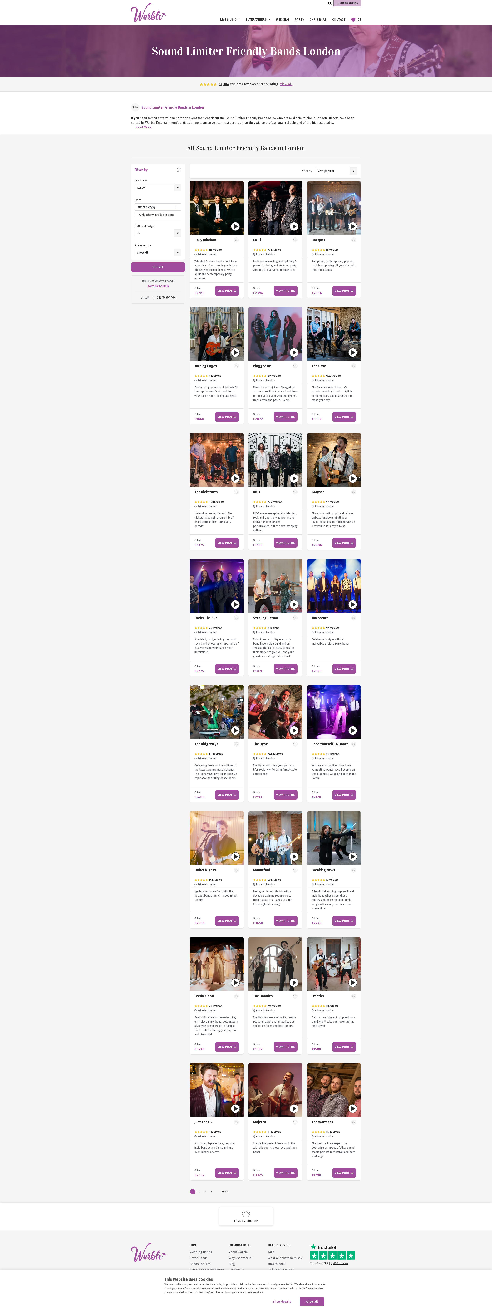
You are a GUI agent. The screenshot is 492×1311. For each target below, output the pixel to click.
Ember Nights (205, 870)
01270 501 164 (349, 3)
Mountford (261, 870)
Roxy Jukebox (205, 240)
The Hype (260, 744)
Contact (339, 19)
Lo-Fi (257, 240)
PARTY (299, 19)
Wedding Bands (201, 1252)
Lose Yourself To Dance (330, 744)
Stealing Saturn (265, 618)
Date (138, 200)
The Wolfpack (322, 1122)
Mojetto (259, 1122)
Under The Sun (205, 618)
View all (286, 84)
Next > (224, 1192)
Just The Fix (203, 1122)
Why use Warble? (240, 1258)
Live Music (228, 19)
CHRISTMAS (318, 19)
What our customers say (285, 1258)
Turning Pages (205, 366)
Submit (158, 267)
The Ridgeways (206, 744)
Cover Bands (199, 1258)
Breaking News (323, 870)
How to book (276, 1264)
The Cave (319, 366)
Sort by (307, 171)
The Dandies (263, 996)
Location (141, 180)
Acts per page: (145, 226)
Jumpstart (320, 618)
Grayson (318, 492)
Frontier (318, 996)
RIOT (256, 492)
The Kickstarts (206, 492)
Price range (143, 245)
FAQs (271, 1252)
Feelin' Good (204, 996)
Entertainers (256, 19)
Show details (282, 1301)
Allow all (312, 1301)
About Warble (238, 1252)
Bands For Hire (200, 1264)
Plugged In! (262, 366)
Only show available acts (156, 215)
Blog (232, 1264)
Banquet (318, 240)
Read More (143, 127)
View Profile (227, 290)
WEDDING (282, 19)
